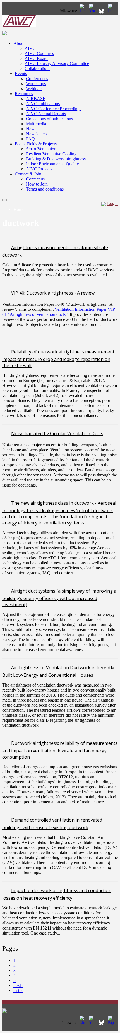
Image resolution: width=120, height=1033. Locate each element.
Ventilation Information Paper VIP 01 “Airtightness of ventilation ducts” (58, 312)
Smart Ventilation (41, 148)
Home (18, 209)
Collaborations (37, 68)
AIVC (30, 48)
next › (18, 985)
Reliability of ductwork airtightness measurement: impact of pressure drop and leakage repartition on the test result (58, 359)
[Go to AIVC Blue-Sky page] (102, 10)
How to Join (37, 184)
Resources (24, 93)
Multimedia (36, 123)
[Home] (19, 25)
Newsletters (36, 133)
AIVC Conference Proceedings (53, 108)
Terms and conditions (45, 189)
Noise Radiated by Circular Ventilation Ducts (57, 433)
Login (112, 203)
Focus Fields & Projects (36, 143)
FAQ (30, 138)
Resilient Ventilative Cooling (51, 153)
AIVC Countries (39, 53)
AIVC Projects (39, 169)
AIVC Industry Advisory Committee (57, 63)
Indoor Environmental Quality (52, 164)
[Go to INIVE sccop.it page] (112, 10)
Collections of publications (49, 118)
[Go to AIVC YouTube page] (92, 10)
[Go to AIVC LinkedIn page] (83, 10)
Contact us (35, 179)
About (19, 43)
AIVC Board (36, 58)
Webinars (34, 88)
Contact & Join (28, 174)
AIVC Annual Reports (46, 113)
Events (21, 73)
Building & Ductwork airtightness (56, 158)
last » (18, 990)
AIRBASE (35, 98)
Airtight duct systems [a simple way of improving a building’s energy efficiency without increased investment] (59, 598)
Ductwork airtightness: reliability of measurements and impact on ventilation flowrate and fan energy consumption (59, 750)
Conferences (37, 78)
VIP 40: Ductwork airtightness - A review (53, 293)
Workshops (36, 83)
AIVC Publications (43, 103)
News (31, 128)
